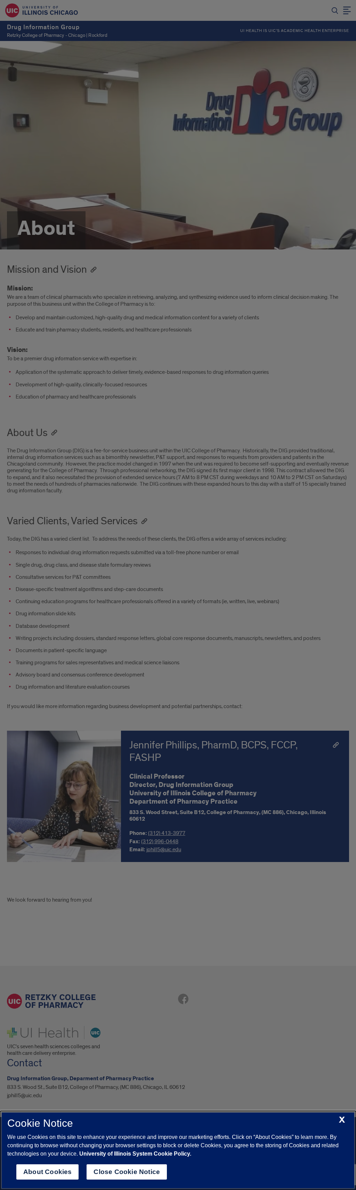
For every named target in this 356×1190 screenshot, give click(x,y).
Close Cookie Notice (127, 1171)
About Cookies (47, 1171)
